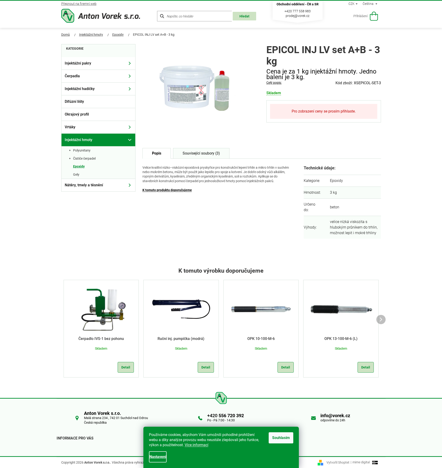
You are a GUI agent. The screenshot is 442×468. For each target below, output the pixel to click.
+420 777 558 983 (297, 11)
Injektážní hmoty (78, 140)
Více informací (196, 445)
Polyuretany (81, 150)
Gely (76, 174)
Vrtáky (70, 127)
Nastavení (157, 457)
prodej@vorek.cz (298, 16)
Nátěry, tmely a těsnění (84, 185)
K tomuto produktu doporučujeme (167, 190)
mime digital (360, 462)
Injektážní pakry (78, 63)
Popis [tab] (156, 153)
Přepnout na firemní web (79, 4)
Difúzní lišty (74, 101)
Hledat (244, 16)
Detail (125, 367)
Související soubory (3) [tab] (201, 153)
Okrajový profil (77, 114)
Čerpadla (72, 76)
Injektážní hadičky (80, 89)
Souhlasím (281, 438)
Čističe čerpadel (84, 158)
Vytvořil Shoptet (337, 462)
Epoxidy (79, 166)
